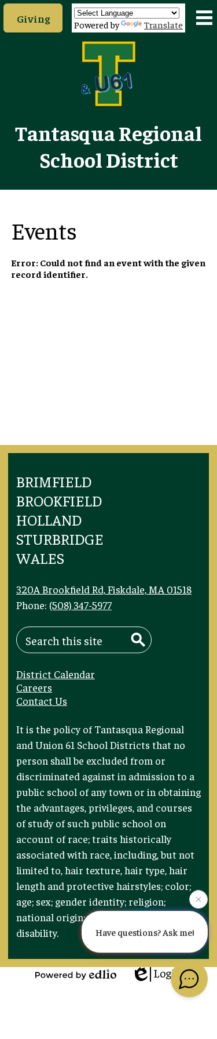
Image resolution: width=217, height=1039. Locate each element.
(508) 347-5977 (80, 604)
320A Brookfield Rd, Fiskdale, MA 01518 (104, 589)
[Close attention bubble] (198, 898)
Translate (163, 24)
